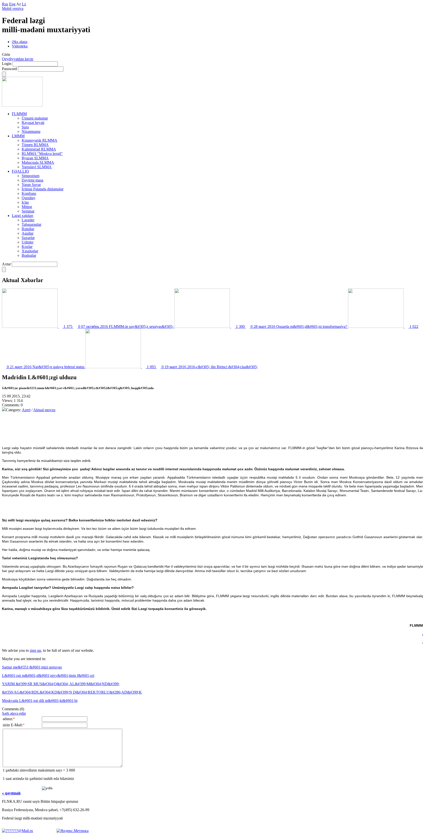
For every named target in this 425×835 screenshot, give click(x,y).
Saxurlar (28, 238)
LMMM (18, 136)
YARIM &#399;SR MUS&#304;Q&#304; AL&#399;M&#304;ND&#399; (61, 684)
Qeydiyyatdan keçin (17, 59)
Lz (24, 4)
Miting (27, 207)
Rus (5, 4)
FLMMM (19, 114)
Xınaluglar (30, 251)
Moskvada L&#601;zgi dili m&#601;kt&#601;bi (39, 700)
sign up (35, 650)
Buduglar (29, 255)
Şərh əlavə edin (14, 713)
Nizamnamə (31, 131)
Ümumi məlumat (35, 118)
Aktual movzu (44, 410)
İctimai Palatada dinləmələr (42, 189)
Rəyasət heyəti (33, 123)
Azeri (26, 410)
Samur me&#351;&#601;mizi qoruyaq (32, 667)
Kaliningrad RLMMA (39, 149)
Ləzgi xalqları (22, 215)
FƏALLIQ (20, 171)
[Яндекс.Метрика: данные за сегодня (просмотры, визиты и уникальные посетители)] (73, 831)
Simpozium (30, 176)
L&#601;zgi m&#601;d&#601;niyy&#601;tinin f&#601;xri (48, 675)
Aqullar (27, 233)
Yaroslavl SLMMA (37, 167)
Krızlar (27, 246)
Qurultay (28, 198)
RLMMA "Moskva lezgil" (42, 154)
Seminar (28, 211)
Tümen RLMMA (35, 145)
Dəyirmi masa (32, 180)
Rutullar (28, 229)
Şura (25, 127)
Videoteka (20, 46)
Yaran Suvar (31, 184)
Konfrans (29, 193)
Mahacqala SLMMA (38, 162)
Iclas (25, 202)
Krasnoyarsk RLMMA (39, 140)
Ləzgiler (28, 220)
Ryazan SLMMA (35, 158)
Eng (12, 4)
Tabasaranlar (31, 224)
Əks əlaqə (19, 42)
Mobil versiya (12, 8)
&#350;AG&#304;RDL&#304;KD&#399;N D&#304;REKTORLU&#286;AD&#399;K (72, 692)
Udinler (27, 242)
